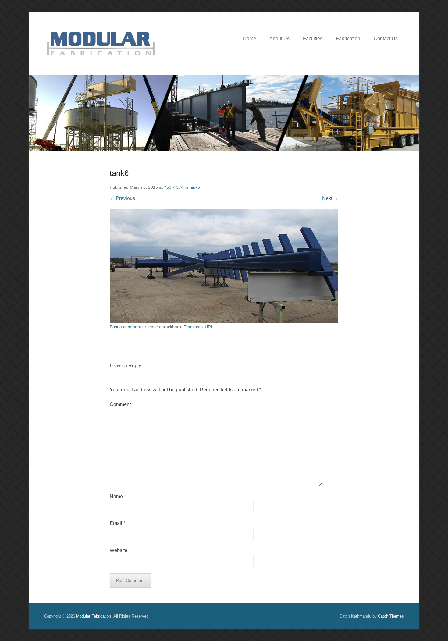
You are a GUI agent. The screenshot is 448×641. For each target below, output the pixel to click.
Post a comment (125, 326)
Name (118, 496)
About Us (279, 38)
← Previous (122, 198)
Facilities (312, 38)
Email (117, 523)
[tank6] (224, 266)
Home (249, 38)
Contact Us (386, 38)
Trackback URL (198, 326)
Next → (330, 198)
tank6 (194, 187)
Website (118, 550)
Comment (122, 404)
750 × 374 (173, 187)
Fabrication (348, 38)
